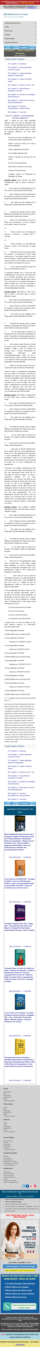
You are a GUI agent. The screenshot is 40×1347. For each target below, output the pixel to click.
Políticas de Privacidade (9, 1180)
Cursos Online (8, 1137)
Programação (7, 1095)
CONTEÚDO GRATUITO (11, 42)
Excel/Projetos (7, 1146)
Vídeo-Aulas (8, 1104)
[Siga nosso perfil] (23, 1186)
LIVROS (7, 27)
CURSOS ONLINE (9, 38)
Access (5, 1107)
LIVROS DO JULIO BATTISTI (12, 23)
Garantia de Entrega (8, 1173)
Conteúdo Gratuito (10, 1153)
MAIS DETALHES (15, 857)
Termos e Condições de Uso (10, 1182)
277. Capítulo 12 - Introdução (17, 64)
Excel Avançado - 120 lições (10, 1163)
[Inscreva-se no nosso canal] (31, 1186)
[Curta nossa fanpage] (27, 1186)
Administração (7, 1092)
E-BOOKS (7, 35)
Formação (6, 1148)
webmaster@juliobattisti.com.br (12, 1319)
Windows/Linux (7, 1097)
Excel (4, 1093)
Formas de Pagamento (9, 1177)
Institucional (8, 1168)
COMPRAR (27, 857)
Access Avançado (8, 1160)
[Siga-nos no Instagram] (35, 1186)
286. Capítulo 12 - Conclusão (17, 112)
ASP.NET (5, 1156)
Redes (5, 1099)
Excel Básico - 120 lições (10, 1161)
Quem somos (6, 1172)
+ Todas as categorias (9, 1100)
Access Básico (7, 1158)
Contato (5, 1179)
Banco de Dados (7, 1141)
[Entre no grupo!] (20, 1293)
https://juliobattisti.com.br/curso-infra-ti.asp (20, 1270)
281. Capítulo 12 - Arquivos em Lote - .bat (21, 85)
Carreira (5, 1142)
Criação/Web (6, 1144)
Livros (5, 1088)
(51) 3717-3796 (23, 1317)
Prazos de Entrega (8, 1175)
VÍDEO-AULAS (9, 31)
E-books (6, 1119)
